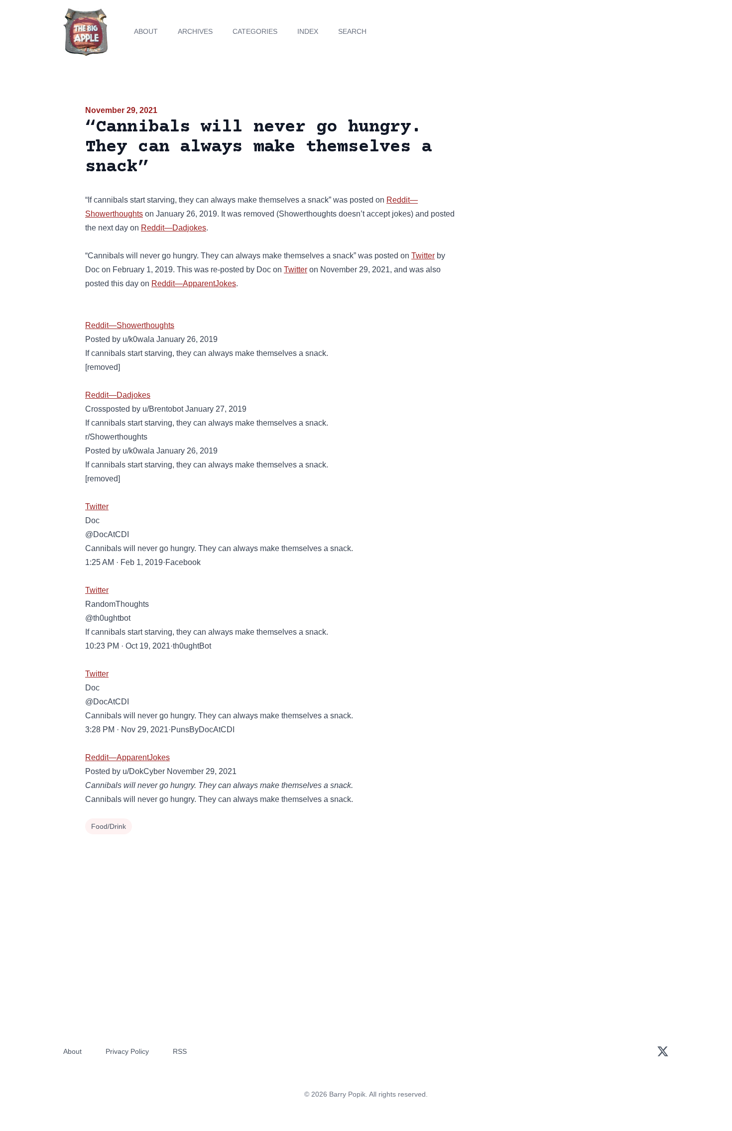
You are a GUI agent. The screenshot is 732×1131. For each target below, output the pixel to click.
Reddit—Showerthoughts (129, 325)
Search (352, 31)
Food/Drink (108, 826)
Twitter (423, 255)
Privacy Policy (127, 1051)
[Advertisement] (557, 181)
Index (307, 31)
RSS (180, 1051)
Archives (195, 31)
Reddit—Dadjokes (173, 228)
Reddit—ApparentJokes (193, 283)
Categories (255, 31)
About (146, 31)
